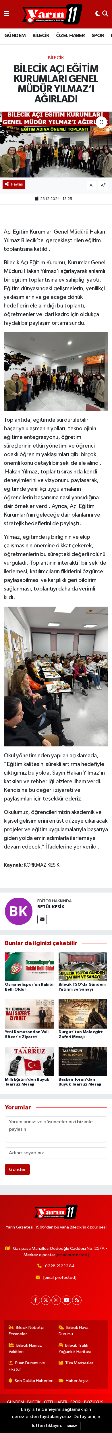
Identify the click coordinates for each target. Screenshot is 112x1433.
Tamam (71, 1426)
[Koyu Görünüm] (97, 14)
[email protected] (72, 1255)
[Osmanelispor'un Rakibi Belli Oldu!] (29, 966)
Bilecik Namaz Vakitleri (25, 1348)
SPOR (98, 35)
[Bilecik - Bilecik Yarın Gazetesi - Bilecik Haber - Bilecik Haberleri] (52, 14)
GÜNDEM (15, 35)
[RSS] (77, 1300)
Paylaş (17, 184)
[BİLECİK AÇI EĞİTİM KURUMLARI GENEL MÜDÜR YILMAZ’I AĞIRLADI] (56, 144)
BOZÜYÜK (93, 1402)
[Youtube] (66, 1300)
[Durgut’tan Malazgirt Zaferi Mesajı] (83, 1013)
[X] (46, 1300)
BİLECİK (40, 35)
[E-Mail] (42, 919)
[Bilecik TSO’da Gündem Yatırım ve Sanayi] (83, 966)
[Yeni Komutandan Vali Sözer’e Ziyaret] (29, 1013)
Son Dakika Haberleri (34, 1381)
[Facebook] (35, 1300)
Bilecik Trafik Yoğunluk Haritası (75, 1348)
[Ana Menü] (6, 14)
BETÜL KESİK (50, 907)
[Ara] (105, 14)
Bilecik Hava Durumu (74, 1330)
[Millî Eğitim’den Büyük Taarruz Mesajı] (29, 1061)
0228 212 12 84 (60, 1266)
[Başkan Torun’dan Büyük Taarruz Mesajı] (83, 1061)
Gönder (17, 1169)
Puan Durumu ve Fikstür (27, 1366)
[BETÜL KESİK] (18, 911)
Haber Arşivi (77, 1381)
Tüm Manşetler (79, 1363)
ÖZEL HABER (70, 35)
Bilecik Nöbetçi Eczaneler (26, 1330)
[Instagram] (56, 1300)
